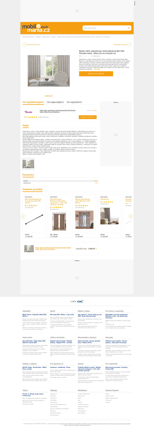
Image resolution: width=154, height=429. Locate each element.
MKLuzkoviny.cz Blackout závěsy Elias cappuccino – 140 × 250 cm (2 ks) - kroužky (58, 202)
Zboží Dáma (53, 400)
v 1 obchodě (28, 236)
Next (131, 216)
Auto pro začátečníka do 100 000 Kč (59, 408)
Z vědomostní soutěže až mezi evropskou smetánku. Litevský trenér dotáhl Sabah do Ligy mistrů (62, 326)
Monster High (81, 396)
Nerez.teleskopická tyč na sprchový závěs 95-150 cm (33, 201)
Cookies (66, 425)
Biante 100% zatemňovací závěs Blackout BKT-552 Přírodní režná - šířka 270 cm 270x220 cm (57, 111)
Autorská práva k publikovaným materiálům (70, 423)
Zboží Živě (53, 396)
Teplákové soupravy (83, 406)
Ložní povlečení (82, 411)
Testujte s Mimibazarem (84, 393)
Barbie (79, 398)
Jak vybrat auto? (54, 415)
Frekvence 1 (108, 400)
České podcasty (109, 396)
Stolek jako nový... (110, 324)
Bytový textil (46, 37)
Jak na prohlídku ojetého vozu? (58, 404)
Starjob (107, 393)
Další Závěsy (28, 197)
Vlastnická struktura (85, 425)
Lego (79, 400)
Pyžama (80, 402)
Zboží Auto (53, 411)
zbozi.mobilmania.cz (28, 37)
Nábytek (38, 37)
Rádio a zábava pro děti (111, 398)
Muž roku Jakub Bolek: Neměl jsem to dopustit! (34, 398)
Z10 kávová (104, 199)
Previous (23, 216)
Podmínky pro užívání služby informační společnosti (95, 423)
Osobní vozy (53, 398)
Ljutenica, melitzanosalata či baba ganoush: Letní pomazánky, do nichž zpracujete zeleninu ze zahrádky (117, 347)
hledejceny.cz (53, 393)
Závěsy (54, 37)
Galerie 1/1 (48, 96)
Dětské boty (81, 408)
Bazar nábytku (81, 413)
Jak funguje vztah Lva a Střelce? (58, 377)
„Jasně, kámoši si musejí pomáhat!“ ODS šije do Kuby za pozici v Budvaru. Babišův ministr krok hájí (35, 324)
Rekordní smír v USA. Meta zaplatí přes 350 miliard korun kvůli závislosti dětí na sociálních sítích (89, 347)
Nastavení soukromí (74, 425)
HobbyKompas (54, 406)
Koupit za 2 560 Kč (96, 74)
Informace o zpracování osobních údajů (120, 423)
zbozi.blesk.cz (54, 402)
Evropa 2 (107, 402)
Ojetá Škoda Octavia (55, 413)
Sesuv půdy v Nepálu (28, 404)
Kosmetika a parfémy (83, 404)
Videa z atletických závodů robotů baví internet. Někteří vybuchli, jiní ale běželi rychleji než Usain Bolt (62, 354)
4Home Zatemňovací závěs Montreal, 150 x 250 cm (83, 201)
